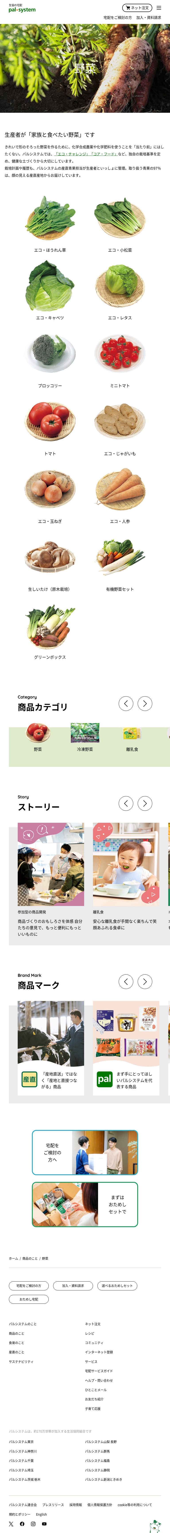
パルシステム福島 (97, 1460)
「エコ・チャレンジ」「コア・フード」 (86, 154)
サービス (91, 1361)
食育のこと (16, 1342)
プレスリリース (53, 1504)
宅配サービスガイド (99, 1371)
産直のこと (16, 1352)
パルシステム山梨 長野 (101, 1441)
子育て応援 (92, 1408)
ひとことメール (96, 1389)
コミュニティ (94, 1342)
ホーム (13, 1258)
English (41, 1514)
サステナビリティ (21, 1361)
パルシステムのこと (23, 1323)
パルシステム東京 (21, 1441)
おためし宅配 (28, 1299)
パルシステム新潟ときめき (103, 1479)
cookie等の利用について (135, 1504)
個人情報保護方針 (99, 1504)
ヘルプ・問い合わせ (99, 1380)
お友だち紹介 (94, 1399)
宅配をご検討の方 (118, 17)
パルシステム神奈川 (23, 1451)
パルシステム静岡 (97, 1470)
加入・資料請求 (148, 17)
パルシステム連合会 (23, 1504)
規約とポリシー (20, 1514)
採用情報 (76, 1504)
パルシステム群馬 (97, 1451)
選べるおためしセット (117, 1285)
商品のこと (30, 1258)
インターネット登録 (99, 1352)
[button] (145, 703)
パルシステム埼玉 (21, 1470)
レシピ (89, 1333)
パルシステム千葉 (21, 1460)
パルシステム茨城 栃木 (25, 1479)
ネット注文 (140, 8)
